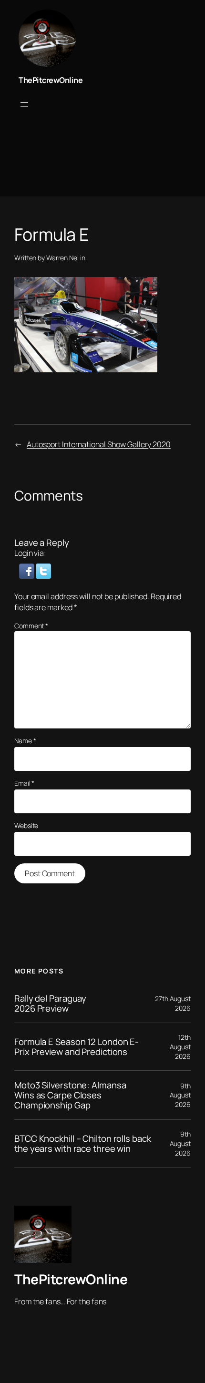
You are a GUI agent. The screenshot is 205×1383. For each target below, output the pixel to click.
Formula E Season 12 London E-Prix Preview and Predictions (76, 1046)
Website (26, 825)
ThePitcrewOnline (50, 80)
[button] (27, 570)
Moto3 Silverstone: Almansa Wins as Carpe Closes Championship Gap (70, 1095)
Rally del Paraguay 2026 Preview (50, 1003)
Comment (31, 625)
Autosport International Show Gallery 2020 (99, 444)
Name (25, 740)
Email (24, 783)
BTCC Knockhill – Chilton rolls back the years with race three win (82, 1143)
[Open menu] (24, 104)
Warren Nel (62, 257)
